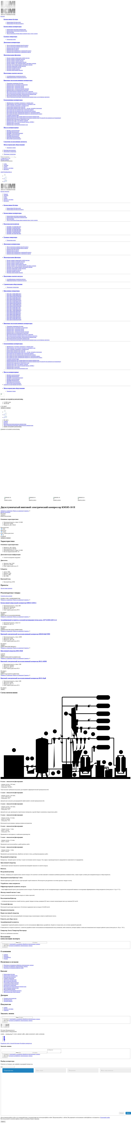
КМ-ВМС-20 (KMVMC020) (14, 229)
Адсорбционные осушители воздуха (16, 76)
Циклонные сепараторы (10, 151)
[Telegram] (4, 1038)
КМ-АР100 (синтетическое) (14, 138)
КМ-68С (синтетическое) (13, 134)
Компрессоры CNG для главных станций (17, 120)
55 (3, 534)
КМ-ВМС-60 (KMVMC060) (14, 233)
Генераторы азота (11, 39)
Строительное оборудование (13, 284)
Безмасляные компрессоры (13, 26)
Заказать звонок (5, 159)
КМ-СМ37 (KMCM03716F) (14, 307)
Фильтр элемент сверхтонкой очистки (16, 62)
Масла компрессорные (11, 127)
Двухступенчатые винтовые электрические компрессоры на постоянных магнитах (28, 97)
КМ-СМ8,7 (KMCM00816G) (14, 310)
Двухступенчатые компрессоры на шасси (17, 46)
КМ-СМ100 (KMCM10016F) (14, 296)
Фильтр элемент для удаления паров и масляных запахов (21, 63)
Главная (6, 194)
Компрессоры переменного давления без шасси (19, 50)
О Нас (5, 196)
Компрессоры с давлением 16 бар (15, 86)
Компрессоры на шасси (13, 49)
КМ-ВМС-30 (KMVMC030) (14, 231)
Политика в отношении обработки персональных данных (19, 965)
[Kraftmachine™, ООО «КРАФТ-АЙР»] (8, 15)
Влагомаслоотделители (10, 150)
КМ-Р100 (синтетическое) (13, 137)
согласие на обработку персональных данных (20, 945)
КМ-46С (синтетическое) (13, 130)
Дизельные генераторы (10, 154)
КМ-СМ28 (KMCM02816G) (14, 317)
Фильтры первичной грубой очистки (16, 66)
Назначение (72, 1070)
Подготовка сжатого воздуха (13, 73)
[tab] (18, 1070)
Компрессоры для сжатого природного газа (18, 119)
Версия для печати (5, 512)
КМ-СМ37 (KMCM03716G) (14, 308)
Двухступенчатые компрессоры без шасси (17, 45)
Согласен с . (22, 944)
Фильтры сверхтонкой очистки (15, 70)
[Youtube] (4, 1039)
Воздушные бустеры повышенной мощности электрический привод (24, 113)
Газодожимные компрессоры (13, 100)
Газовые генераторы (10, 36)
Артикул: (3, 515)
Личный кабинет (8, 1001)
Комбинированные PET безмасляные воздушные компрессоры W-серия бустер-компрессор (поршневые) (34, 118)
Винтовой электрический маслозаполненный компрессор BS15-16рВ (23, 678)
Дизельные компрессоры (12, 42)
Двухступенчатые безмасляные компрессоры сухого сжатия (22, 33)
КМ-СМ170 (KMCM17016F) (14, 300)
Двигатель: (3, 530)
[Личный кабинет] (5, 176)
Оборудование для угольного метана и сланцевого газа (21, 104)
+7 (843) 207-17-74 (5, 158)
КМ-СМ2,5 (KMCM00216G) (14, 295)
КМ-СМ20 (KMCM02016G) (14, 299)
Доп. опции (39, 1070)
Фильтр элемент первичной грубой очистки (18, 58)
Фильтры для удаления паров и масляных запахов (19, 64)
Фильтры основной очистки (14, 67)
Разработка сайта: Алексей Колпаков (10, 1043)
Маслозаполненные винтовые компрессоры (18, 95)
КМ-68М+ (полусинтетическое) (15, 133)
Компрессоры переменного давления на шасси (19, 52)
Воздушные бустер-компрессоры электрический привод (21, 111)
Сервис (5, 198)
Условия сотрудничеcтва (10, 998)
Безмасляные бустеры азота (14, 22)
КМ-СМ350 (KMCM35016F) (14, 306)
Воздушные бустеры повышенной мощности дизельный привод (23, 112)
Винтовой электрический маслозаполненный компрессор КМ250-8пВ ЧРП (25, 634)
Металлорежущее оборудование (14, 144)
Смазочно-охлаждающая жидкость (15, 141)
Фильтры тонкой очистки (13, 69)
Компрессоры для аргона (13, 123)
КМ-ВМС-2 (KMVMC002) (13, 228)
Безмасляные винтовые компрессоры (16, 29)
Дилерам (6, 195)
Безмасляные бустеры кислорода (15, 23)
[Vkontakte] (4, 1040)
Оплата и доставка (8, 199)
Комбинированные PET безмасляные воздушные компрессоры (23, 116)
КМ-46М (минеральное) (13, 132)
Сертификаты (7, 957)
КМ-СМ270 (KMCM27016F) (14, 319)
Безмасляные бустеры (11, 19)
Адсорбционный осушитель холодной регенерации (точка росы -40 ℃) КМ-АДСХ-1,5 (29, 620)
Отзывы (6, 958)
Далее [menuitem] (128, 1113)
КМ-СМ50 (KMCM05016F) (14, 311)
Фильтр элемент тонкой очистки (15, 60)
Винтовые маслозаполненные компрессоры (18, 80)
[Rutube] (4, 1036)
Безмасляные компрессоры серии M (16, 107)
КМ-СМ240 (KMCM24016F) (14, 303)
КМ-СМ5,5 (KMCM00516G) (14, 304)
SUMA (4, 532)
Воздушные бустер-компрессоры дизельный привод (20, 109)
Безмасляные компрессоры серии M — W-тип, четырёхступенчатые (24, 108)
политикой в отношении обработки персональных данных (25, 944)
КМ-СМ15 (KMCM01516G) (14, 298)
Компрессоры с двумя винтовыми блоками (18, 88)
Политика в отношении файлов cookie (14, 968)
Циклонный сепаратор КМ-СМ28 (12, 651)
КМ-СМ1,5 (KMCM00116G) (14, 293)
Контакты (6, 201)
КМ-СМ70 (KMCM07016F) (14, 315)
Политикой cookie (105, 1117)
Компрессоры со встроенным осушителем (17, 90)
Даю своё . (18, 945)
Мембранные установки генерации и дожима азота (20, 103)
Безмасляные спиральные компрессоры (17, 31)
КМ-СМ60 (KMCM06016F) (14, 314)
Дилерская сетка (8, 999)
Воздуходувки (10, 32)
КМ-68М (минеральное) (13, 136)
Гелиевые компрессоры (13, 115)
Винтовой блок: (5, 527)
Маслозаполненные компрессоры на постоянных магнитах (22, 93)
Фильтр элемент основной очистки (16, 59)
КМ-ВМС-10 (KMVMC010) (14, 226)
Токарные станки (11, 147)
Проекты (6, 956)
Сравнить (26, 511)
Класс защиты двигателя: (7, 533)
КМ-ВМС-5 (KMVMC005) (13, 232)
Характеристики (7, 1070)
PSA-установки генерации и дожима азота (18, 105)
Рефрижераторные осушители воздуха (17, 77)
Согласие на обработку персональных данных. (16, 966)
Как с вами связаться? (107, 1070)
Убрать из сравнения (18, 511)
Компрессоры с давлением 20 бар (15, 87)
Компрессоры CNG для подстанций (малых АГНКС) (20, 122)
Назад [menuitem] (121, 1113)
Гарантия (6, 1010)
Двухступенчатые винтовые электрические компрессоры (21, 94)
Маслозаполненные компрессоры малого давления (20, 91)
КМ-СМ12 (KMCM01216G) (14, 318)
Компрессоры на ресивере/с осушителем (17, 84)
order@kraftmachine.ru (6, 172)
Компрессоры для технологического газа (17, 124)
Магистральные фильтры (12, 55)
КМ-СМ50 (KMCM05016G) (14, 313)
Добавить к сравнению (7, 511)
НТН (3, 529)
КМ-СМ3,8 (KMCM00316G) (14, 302)
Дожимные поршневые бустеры (15, 83)
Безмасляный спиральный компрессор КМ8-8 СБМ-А (18, 603)
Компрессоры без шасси (13, 48)
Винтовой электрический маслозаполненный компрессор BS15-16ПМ (24, 661)
